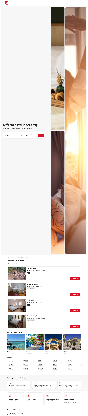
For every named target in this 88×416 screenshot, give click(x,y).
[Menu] (3, 3)
